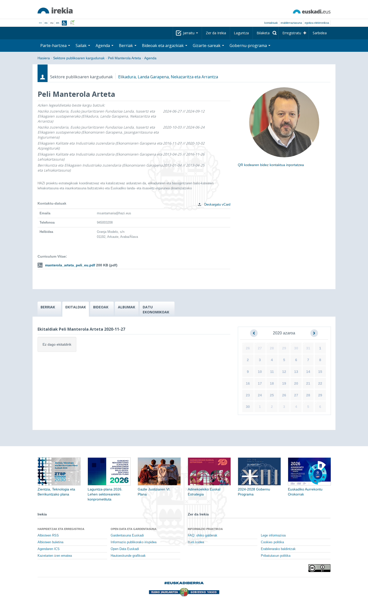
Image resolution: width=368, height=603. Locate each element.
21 (308, 383)
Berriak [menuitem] (126, 45)
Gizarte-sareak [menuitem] (207, 45)
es (46, 22)
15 (320, 372)
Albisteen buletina (50, 542)
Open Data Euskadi (125, 549)
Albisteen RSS (48, 535)
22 (320, 383)
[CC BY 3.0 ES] (319, 568)
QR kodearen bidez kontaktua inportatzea (271, 165)
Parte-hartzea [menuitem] (54, 45)
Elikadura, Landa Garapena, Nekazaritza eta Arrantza (168, 77)
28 (272, 348)
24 (260, 395)
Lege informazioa (273, 535)
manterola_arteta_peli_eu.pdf (70, 265)
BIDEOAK (100, 307)
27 (260, 348)
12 (284, 372)
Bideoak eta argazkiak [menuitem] (163, 45)
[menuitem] (265, 33)
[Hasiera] (55, 11)
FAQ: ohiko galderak (202, 535)
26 (248, 348)
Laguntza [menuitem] (241, 33)
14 (308, 372)
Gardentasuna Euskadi (127, 535)
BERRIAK (48, 307)
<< (40, 22)
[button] (254, 333)
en (57, 22)
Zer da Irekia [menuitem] (216, 33)
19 (284, 383)
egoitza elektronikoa (317, 22)
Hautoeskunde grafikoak (128, 555)
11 (272, 372)
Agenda (150, 58)
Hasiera (44, 58)
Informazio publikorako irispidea (133, 542)
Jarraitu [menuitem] (189, 33)
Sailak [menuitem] (82, 45)
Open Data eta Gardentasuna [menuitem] (133, 528)
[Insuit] (64, 23)
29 (284, 348)
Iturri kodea (196, 542)
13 (296, 372)
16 (248, 383)
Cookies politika (272, 542)
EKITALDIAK (75, 307)
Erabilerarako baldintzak (278, 549)
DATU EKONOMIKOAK (156, 309)
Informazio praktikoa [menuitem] (205, 528)
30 (296, 348)
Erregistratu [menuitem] (291, 33)
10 (260, 372)
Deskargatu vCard (216, 204)
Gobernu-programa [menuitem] (249, 45)
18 (272, 383)
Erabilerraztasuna (291, 22)
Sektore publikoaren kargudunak (79, 58)
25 (272, 395)
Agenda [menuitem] (103, 45)
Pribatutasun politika (275, 555)
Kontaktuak (271, 22)
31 (308, 348)
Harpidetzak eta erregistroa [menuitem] (61, 528)
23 (248, 395)
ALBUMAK (126, 307)
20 (296, 383)
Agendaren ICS (49, 549)
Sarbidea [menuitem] (320, 33)
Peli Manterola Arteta (124, 58)
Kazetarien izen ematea (55, 555)
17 (260, 383)
